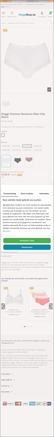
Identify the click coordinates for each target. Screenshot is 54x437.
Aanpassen (27, 247)
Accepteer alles (27, 240)
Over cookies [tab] (27, 193)
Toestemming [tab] (9, 193)
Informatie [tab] (44, 193)
